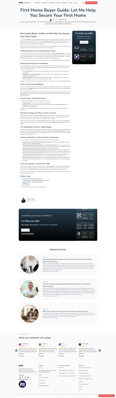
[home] (25, 3)
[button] (70, 2)
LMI (41, 149)
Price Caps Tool (26, 185)
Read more (21, 353)
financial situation (32, 108)
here (27, 72)
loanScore (45, 2)
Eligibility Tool (26, 183)
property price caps (53, 92)
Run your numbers (91, 2)
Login (83, 2)
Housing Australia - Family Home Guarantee (33, 182)
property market (48, 41)
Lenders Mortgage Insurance (49, 67)
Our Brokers (38, 2)
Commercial (64, 2)
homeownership (50, 166)
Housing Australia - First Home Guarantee (32, 178)
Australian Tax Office (57, 122)
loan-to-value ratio (27, 148)
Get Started (84, 42)
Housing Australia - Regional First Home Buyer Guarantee (36, 180)
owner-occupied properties (34, 143)
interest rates (30, 154)
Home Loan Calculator (55, 2)
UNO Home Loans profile (46, 171)
